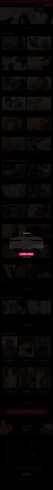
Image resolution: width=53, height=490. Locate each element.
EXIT (29, 257)
